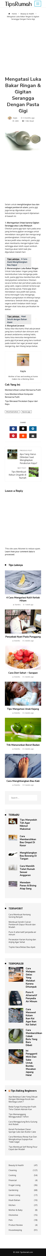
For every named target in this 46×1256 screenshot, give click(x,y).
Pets (23, 1220)
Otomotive (23, 1215)
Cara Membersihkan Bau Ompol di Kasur (28, 841)
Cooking (23, 1175)
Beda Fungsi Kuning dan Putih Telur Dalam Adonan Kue (22, 1108)
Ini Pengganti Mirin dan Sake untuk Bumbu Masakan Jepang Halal (31, 1063)
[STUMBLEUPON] (23, 436)
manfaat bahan (12, 412)
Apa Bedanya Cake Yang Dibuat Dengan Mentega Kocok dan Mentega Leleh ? (23, 1099)
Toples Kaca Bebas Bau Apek (22, 947)
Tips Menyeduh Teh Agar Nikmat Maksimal (28, 824)
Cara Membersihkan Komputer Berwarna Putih (19, 395)
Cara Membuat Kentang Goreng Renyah (20, 915)
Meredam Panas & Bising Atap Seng (28, 885)
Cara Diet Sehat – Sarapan (23, 672)
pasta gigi (26, 412)
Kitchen (23, 1205)
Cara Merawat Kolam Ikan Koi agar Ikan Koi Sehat (31, 1017)
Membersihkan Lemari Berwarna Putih (23, 390)
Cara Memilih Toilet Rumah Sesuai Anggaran (27, 870)
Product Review (23, 1225)
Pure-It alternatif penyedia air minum (22, 933)
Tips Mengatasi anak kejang (23, 709)
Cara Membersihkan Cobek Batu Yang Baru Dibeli (34, 1038)
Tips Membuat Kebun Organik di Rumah (17, 473)
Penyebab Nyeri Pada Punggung (23, 636)
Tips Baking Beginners (24, 1090)
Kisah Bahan (23, 1200)
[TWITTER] (23, 428)
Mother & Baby (23, 1210)
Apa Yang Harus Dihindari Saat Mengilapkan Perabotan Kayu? (28, 457)
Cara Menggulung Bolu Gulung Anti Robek (23, 1123)
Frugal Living (23, 1185)
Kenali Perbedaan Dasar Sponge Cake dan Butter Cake (22, 1130)
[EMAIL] (33, 435)
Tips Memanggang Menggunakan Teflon (19, 1115)
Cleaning (23, 1170)
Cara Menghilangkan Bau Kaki (23, 781)
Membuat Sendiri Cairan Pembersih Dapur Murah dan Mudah (22, 924)
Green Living (23, 1195)
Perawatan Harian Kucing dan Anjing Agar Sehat (22, 940)
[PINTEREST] (13, 435)
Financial (23, 1180)
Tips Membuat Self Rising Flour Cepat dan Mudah (23, 1148)
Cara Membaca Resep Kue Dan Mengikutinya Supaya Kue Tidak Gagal (23, 1139)
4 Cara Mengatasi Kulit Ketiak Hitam (23, 599)
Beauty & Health (23, 1165)
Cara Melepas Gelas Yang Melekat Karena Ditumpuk (31, 977)
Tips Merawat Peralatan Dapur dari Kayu (21, 402)
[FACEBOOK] (13, 428)
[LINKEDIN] (33, 428)
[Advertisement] (23, 48)
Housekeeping (23, 1230)
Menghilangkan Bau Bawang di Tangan (28, 855)
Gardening (23, 1190)
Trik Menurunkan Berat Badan (23, 745)
